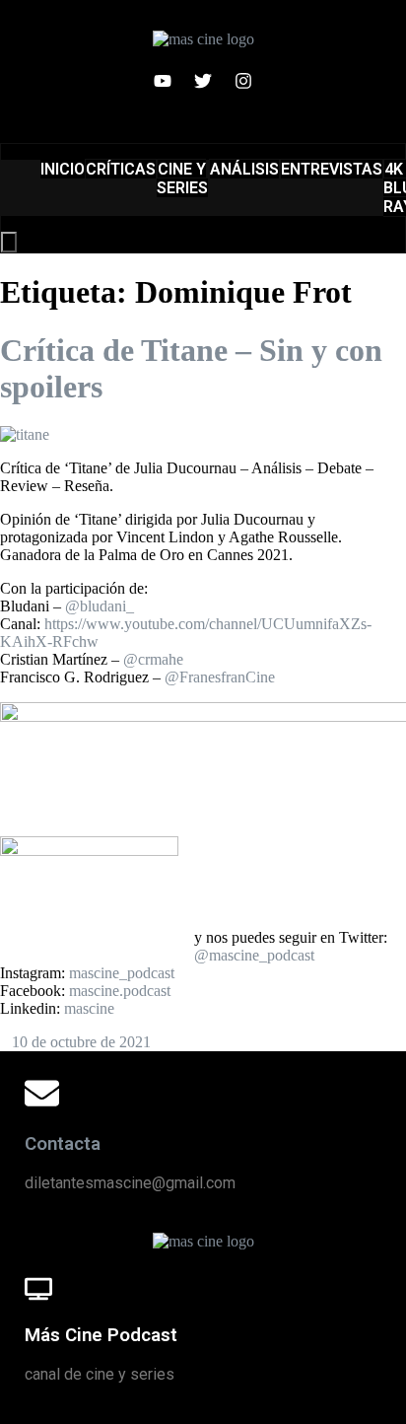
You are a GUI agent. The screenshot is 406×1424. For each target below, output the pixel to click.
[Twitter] (203, 81)
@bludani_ (99, 606)
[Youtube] (162, 81)
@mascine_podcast (254, 955)
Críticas (121, 169)
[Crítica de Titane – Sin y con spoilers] (24, 434)
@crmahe (153, 659)
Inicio (62, 169)
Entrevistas (331, 169)
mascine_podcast (121, 972)
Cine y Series (182, 178)
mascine (89, 1008)
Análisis (244, 169)
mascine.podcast (119, 990)
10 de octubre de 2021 (81, 1041)
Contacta (63, 1144)
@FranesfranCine (220, 677)
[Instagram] (243, 81)
